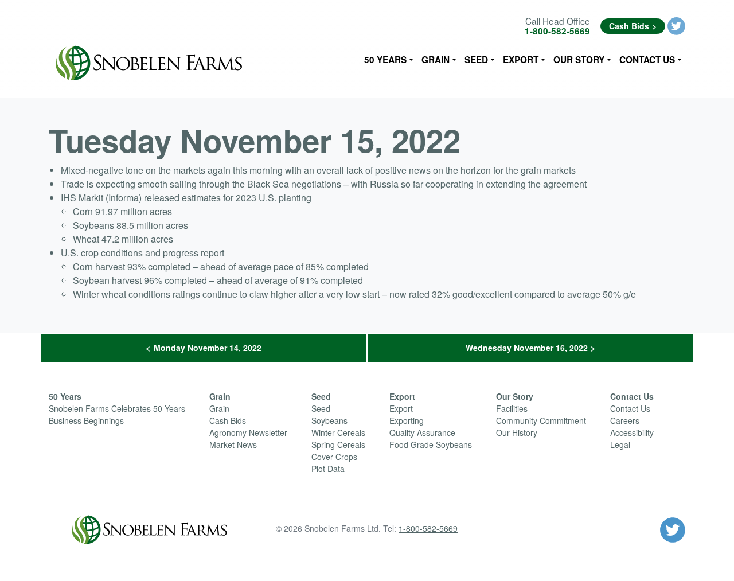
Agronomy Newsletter (248, 432)
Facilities (512, 408)
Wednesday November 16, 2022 (527, 347)
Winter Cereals (338, 432)
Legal (620, 444)
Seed (476, 59)
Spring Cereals (338, 444)
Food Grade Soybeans (430, 444)
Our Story (578, 59)
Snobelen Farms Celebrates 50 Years (117, 408)
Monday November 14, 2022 (207, 347)
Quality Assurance (422, 432)
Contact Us (647, 59)
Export (520, 59)
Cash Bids (629, 26)
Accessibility (632, 432)
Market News (233, 444)
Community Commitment (541, 420)
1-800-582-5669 (557, 31)
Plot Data (328, 468)
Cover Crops (334, 456)
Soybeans (329, 420)
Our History (516, 432)
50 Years (385, 59)
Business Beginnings (86, 420)
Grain (435, 59)
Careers (624, 420)
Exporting (406, 420)
